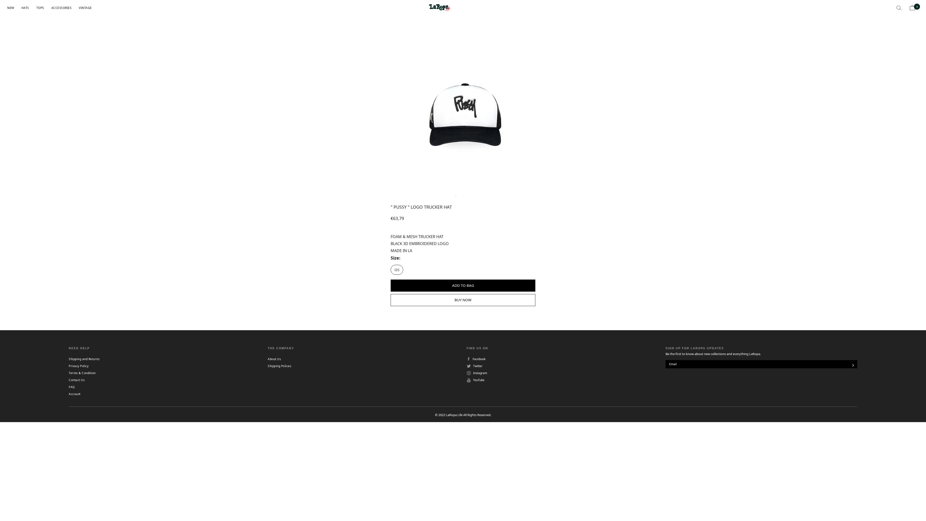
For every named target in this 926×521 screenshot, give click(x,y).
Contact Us (77, 380)
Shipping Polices (279, 366)
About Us (274, 359)
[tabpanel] (463, 115)
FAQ (72, 387)
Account (75, 394)
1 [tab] (455, 195)
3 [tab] (470, 195)
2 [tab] (463, 195)
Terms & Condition (82, 373)
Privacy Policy (79, 366)
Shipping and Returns (84, 359)
